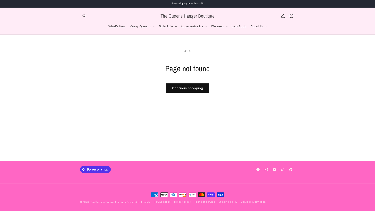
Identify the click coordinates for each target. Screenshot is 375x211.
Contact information (253, 201)
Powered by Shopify (138, 202)
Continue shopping (187, 88)
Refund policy (162, 201)
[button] (84, 16)
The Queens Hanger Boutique (108, 202)
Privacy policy (182, 201)
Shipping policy (228, 201)
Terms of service (205, 201)
